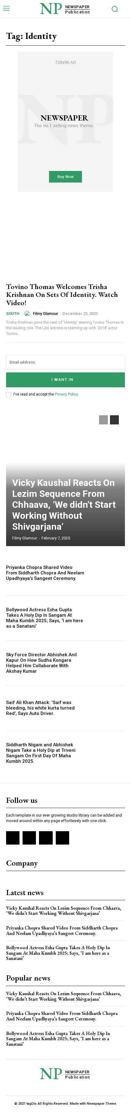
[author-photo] (28, 313)
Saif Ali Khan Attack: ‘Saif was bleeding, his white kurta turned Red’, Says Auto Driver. (40, 708)
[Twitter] (45, 838)
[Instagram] (29, 838)
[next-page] (114, 419)
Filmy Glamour (45, 313)
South (12, 313)
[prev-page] (103, 419)
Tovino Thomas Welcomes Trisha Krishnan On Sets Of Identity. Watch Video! (62, 294)
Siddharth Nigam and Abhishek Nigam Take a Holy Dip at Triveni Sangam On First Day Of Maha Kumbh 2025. (41, 753)
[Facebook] (12, 838)
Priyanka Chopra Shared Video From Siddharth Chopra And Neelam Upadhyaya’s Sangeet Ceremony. (45, 573)
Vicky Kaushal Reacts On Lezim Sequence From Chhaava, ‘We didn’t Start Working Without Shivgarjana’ (64, 504)
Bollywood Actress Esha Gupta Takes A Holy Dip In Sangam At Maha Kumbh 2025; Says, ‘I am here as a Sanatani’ (44, 618)
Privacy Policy (66, 394)
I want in (62, 379)
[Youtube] (62, 838)
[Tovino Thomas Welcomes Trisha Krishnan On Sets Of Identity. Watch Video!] (65, 241)
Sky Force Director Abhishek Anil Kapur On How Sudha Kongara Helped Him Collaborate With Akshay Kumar (41, 663)
